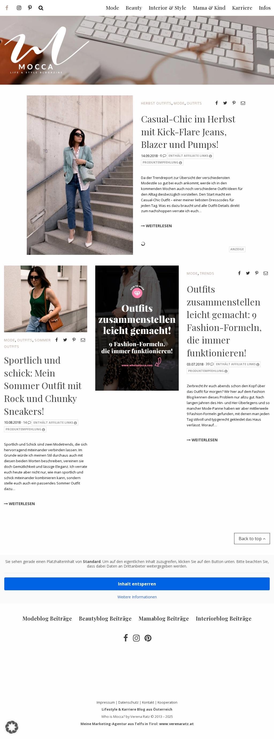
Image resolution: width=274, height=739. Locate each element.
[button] (12, 727)
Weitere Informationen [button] (137, 597)
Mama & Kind (209, 7)
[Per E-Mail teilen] (243, 103)
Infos (265, 7)
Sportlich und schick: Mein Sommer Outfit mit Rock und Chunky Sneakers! (42, 385)
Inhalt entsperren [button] (137, 584)
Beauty (134, 7)
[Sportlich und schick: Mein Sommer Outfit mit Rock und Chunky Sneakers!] (45, 298)
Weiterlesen (158, 225)
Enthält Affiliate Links (188, 156)
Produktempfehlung (160, 162)
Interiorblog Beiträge (224, 618)
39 (208, 363)
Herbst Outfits (156, 103)
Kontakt (148, 702)
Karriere (242, 7)
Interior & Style (167, 7)
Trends (207, 273)
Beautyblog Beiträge (105, 618)
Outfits (194, 103)
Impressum (106, 702)
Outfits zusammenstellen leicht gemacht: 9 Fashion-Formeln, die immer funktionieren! (224, 321)
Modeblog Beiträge (47, 618)
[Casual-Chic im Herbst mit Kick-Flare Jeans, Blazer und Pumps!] (80, 175)
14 (25, 422)
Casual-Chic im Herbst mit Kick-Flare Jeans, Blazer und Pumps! (188, 131)
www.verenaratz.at (176, 723)
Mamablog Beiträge (164, 618)
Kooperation (167, 702)
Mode (179, 103)
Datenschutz (128, 702)
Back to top (251, 539)
